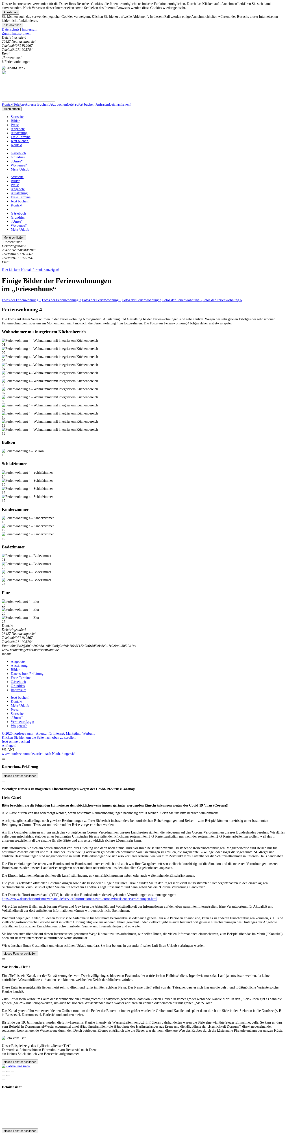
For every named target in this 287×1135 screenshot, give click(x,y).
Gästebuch (18, 153)
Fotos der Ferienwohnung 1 (21, 300)
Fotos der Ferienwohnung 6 (222, 300)
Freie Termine (20, 137)
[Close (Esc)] (3, 1071)
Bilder (15, 121)
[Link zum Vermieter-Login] (16, 1066)
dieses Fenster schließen (20, 776)
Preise (15, 125)
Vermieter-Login (22, 722)
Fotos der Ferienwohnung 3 (101, 300)
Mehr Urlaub (20, 169)
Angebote (18, 129)
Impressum (29, 29)
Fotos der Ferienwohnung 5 (182, 300)
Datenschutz (10, 29)
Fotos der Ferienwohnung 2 (61, 300)
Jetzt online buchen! (16, 741)
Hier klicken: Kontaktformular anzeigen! (30, 270)
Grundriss (18, 157)
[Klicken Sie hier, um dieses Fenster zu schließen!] (3, 759)
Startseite (17, 117)
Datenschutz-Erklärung (27, 674)
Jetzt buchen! (20, 141)
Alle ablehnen (12, 25)
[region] (143, 33)
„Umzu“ (17, 161)
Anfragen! (9, 745)
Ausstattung (19, 133)
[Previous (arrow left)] (3, 1075)
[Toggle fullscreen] (8, 1071)
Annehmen (10, 12)
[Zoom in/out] (12, 1071)
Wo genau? (19, 165)
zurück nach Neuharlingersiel (54, 754)
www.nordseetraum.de (18, 754)
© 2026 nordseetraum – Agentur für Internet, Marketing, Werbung (48, 733)
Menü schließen (14, 237)
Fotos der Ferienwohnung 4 (141, 300)
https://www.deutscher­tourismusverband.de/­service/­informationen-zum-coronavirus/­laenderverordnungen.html (79, 899)
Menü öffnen (12, 109)
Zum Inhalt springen (16, 33)
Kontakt (16, 145)
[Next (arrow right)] (8, 1075)
